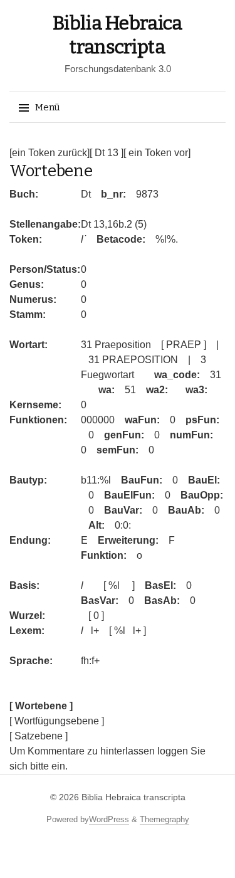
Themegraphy (164, 819)
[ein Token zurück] (49, 152)
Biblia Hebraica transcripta (133, 797)
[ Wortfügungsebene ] (56, 721)
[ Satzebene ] (38, 736)
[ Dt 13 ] (106, 152)
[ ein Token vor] (157, 152)
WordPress (109, 819)
